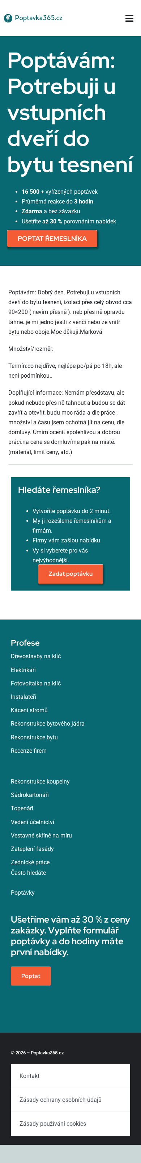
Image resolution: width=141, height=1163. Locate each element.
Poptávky (23, 892)
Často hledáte (28, 872)
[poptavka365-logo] (34, 12)
